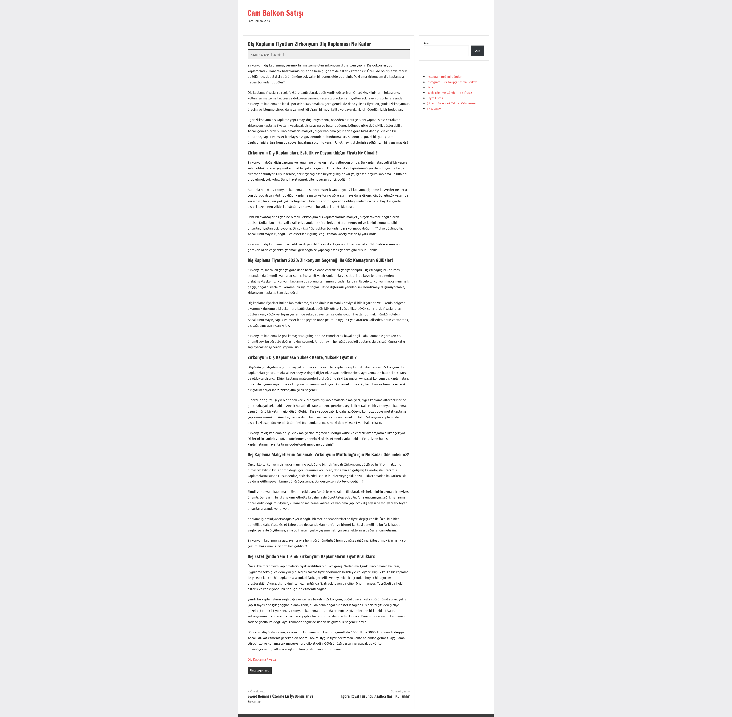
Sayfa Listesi (435, 98)
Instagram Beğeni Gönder (444, 76)
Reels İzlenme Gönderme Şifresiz (449, 92)
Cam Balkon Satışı (275, 12)
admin (277, 54)
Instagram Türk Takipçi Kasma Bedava (452, 82)
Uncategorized (259, 670)
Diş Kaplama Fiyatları (263, 659)
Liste (430, 87)
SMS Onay (434, 108)
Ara (426, 43)
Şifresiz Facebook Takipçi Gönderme (451, 103)
